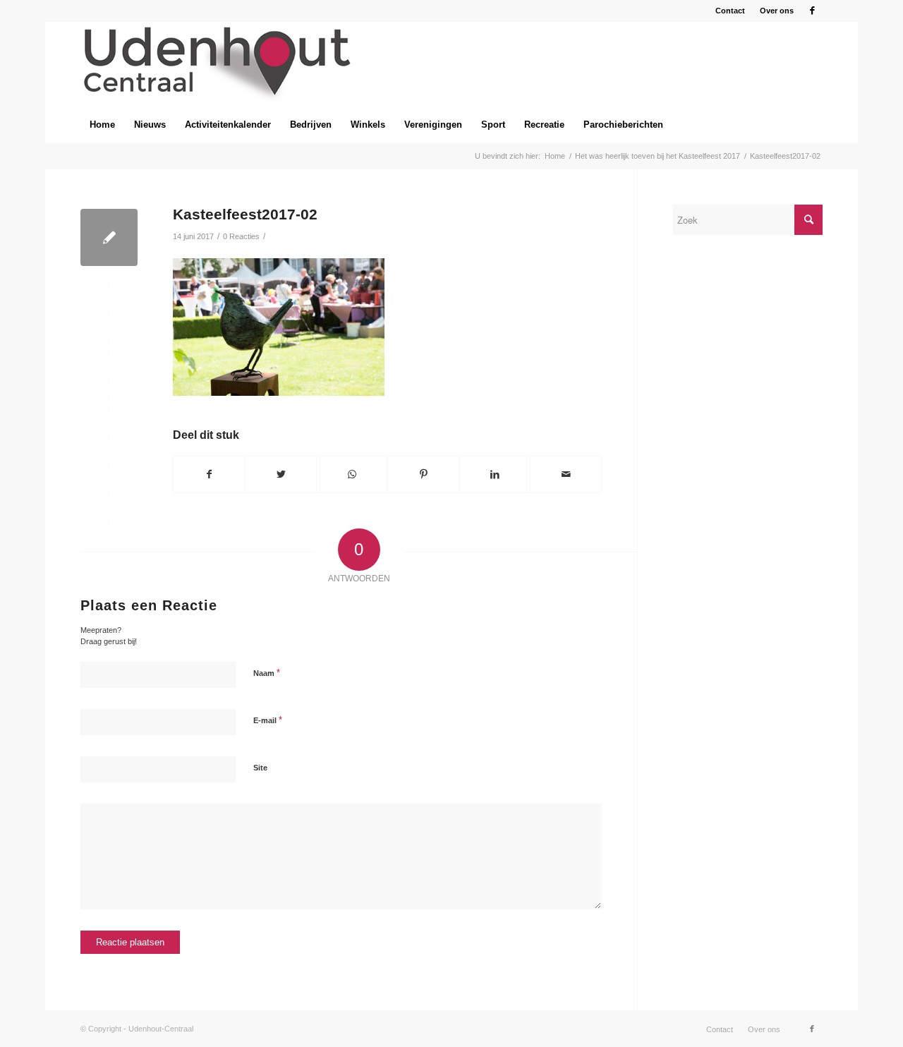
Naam (266, 672)
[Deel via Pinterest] (423, 474)
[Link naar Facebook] (812, 10)
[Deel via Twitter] (281, 474)
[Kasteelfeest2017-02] (109, 237)
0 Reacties (241, 236)
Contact (730, 10)
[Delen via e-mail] (566, 474)
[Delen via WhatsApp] (352, 474)
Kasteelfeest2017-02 (245, 214)
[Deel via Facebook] (209, 474)
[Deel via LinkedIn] (494, 474)
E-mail (267, 720)
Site (260, 767)
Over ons (777, 10)
